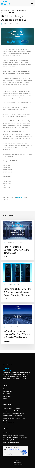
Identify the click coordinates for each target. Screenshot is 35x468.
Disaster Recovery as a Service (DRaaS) (13, 413)
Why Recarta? (6, 393)
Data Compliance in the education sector (13, 435)
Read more (7, 256)
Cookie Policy (6, 433)
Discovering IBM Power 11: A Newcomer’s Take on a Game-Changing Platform (17, 292)
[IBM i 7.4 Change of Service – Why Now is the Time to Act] (17, 230)
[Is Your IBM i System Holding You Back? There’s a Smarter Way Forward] (17, 314)
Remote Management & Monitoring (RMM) (14, 418)
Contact (5, 398)
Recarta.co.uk (17, 462)
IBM (17, 24)
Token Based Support (8, 423)
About (4, 389)
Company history (7, 391)
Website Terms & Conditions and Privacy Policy (15, 437)
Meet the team (7, 396)
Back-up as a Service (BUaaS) (10, 411)
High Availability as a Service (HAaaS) (13, 415)
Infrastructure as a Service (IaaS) (11, 408)
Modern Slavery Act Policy (9, 440)
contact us (19, 197)
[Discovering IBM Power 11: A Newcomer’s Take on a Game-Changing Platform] (17, 272)
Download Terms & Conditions (11, 442)
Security (5, 420)
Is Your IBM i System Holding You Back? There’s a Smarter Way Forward (17, 334)
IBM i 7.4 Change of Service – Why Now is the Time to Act (16, 249)
